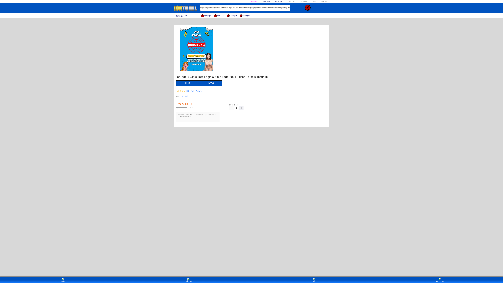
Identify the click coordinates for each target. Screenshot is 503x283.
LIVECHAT (440, 281)
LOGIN (314, 1)
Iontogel (254, 1)
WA (314, 281)
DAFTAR (324, 1)
